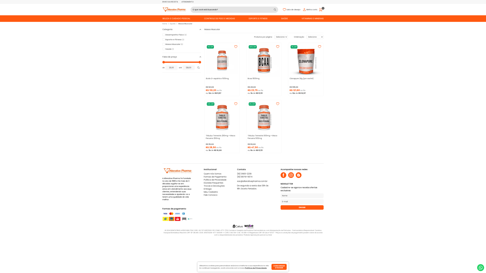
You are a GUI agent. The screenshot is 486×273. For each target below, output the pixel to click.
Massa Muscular (185, 24)
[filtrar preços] (198, 67)
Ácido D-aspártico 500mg (217, 78)
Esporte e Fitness (258, 18)
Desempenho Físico (176, 34)
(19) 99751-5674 (244, 176)
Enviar (302, 207)
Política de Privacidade (215, 179)
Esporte (172, 24)
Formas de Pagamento (215, 176)
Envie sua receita (170, 2)
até (180, 67)
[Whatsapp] (480, 267)
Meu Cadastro (211, 191)
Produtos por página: (263, 37)
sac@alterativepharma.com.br (252, 181)
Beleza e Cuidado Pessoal (176, 18)
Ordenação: (299, 37)
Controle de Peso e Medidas (219, 18)
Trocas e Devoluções (214, 185)
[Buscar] (275, 9)
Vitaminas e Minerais (313, 18)
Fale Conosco (210, 195)
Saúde (284, 18)
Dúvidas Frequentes (213, 182)
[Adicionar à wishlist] (236, 46)
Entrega (207, 188)
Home (164, 24)
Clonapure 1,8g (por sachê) (302, 78)
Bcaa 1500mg (253, 78)
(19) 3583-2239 (244, 173)
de (163, 67)
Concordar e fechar (279, 267)
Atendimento (187, 2)
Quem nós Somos (212, 173)
